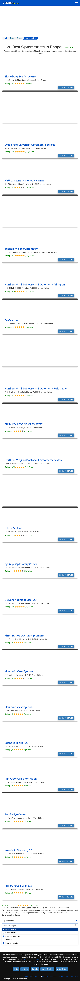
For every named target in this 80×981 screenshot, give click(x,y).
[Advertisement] (40, 21)
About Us (27, 976)
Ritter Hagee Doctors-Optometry (24, 635)
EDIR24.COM (22, 978)
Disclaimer (74, 976)
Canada (35, 969)
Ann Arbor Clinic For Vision (21, 778)
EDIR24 (12, 2)
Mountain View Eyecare (19, 671)
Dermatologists (11, 943)
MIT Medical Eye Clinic (18, 885)
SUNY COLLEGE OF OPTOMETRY (24, 424)
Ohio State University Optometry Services (30, 144)
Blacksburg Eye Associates (21, 76)
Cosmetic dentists (12, 936)
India (12, 38)
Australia (25, 969)
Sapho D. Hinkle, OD (17, 742)
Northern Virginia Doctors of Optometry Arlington (35, 284)
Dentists (8, 940)
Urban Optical (13, 528)
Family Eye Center (15, 814)
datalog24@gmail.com (31, 959)
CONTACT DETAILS (66, 87)
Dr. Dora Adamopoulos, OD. (21, 599)
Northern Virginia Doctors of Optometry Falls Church (36, 388)
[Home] (6, 38)
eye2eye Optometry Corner (21, 564)
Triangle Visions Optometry (21, 248)
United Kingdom (47, 969)
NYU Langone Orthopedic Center (24, 180)
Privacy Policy (63, 976)
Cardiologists (10, 933)
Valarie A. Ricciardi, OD (18, 850)
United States (61, 969)
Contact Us (36, 976)
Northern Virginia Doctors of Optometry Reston (33, 460)
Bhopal (19, 38)
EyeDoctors (11, 320)
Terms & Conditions (49, 976)
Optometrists (30, 38)
